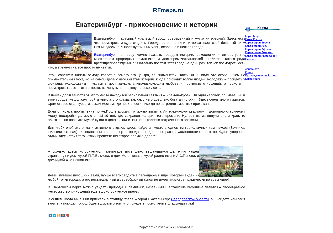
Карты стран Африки (258, 49)
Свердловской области (190, 199)
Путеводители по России (260, 75)
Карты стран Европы (258, 42)
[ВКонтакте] (50, 215)
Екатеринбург (105, 55)
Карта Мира (252, 36)
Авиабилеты (253, 68)
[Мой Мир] (63, 215)
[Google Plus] (67, 215)
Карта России (253, 39)
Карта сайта (252, 78)
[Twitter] (54, 215)
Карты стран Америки (258, 52)
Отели (249, 72)
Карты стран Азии (256, 45)
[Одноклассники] (59, 215)
